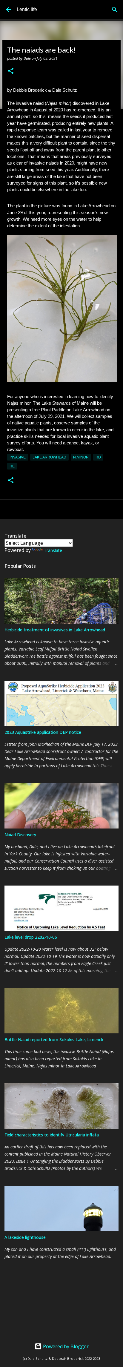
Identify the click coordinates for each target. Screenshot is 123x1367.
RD (98, 457)
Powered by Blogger (65, 1346)
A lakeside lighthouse (25, 1237)
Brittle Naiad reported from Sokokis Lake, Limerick (53, 1039)
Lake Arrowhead (49, 457)
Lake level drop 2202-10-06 (30, 937)
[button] (10, 71)
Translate (53, 550)
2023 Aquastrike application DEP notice (42, 732)
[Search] (114, 9)
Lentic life (27, 9)
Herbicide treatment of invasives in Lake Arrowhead (54, 630)
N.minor (81, 457)
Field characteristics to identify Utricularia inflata (51, 1135)
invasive (18, 457)
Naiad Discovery (20, 834)
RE (12, 466)
